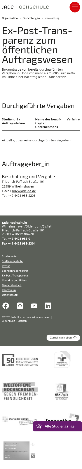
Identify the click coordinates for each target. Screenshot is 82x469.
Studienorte (9, 256)
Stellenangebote (12, 260)
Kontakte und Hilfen (14, 280)
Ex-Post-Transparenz (15, 275)
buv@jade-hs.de (24, 191)
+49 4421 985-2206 (21, 195)
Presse (6, 265)
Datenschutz (9, 294)
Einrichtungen (31, 17)
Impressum (9, 289)
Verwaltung (52, 17)
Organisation (10, 17)
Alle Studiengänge (60, 426)
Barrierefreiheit (11, 285)
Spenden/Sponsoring (15, 270)
